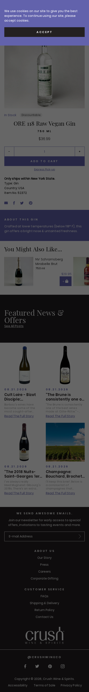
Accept (44, 32)
